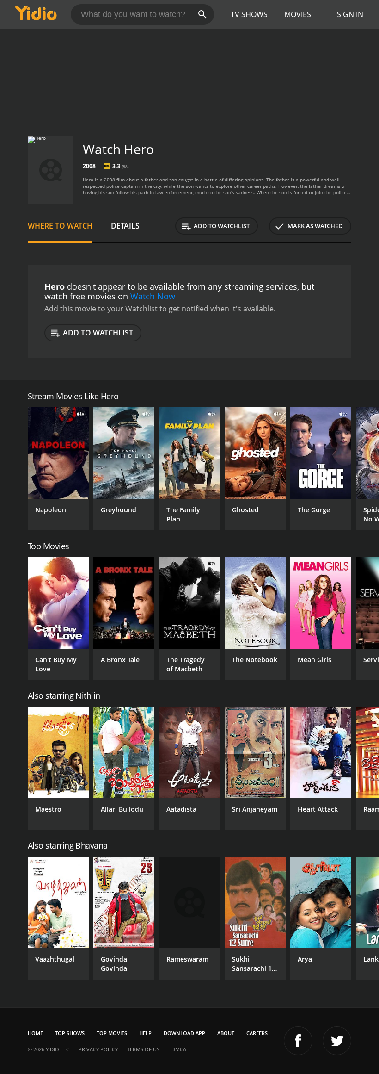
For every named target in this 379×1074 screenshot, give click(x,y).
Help (145, 1033)
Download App (184, 1033)
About (225, 1033)
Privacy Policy (98, 1049)
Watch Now (152, 296)
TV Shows (249, 14)
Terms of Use (144, 1049)
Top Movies (112, 1033)
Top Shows (70, 1033)
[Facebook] (298, 1040)
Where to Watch (60, 226)
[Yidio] (36, 14)
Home (35, 1033)
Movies (297, 14)
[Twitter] (337, 1040)
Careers (257, 1033)
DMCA (178, 1049)
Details (125, 226)
